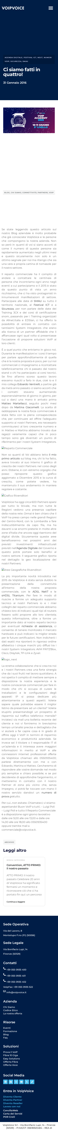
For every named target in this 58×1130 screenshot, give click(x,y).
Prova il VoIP (10, 1052)
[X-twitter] (26, 1082)
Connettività (29, 193)
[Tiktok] (32, 1082)
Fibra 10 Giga (10, 1055)
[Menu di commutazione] (50, 8)
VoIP (51, 193)
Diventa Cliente (12, 1096)
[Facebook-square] (11, 1082)
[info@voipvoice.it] (4, 991)
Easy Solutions (11, 1058)
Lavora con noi (11, 1106)
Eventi (7, 1027)
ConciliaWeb (10, 1110)
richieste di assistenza (37, 626)
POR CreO (9, 1116)
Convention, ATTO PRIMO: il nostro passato (24, 867)
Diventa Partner (12, 1099)
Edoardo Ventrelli (28, 384)
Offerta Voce (10, 1065)
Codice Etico (10, 1010)
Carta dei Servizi (12, 1113)
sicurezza (15, 61)
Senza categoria (16, 860)
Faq (5, 1037)
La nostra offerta (12, 1013)
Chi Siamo (16, 193)
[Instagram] (16, 1082)
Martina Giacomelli (26, 407)
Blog (7, 193)
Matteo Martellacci (14, 403)
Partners (43, 193)
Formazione (10, 1031)
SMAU (25, 61)
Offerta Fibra (10, 1061)
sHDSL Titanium (13, 595)
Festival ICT (30, 57)
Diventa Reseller (13, 1103)
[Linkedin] (5, 1082)
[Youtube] (21, 1082)
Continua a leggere (16, 902)
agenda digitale (14, 57)
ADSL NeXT (40, 591)
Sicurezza (8, 308)
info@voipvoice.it (16, 992)
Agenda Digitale (27, 548)
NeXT (40, 57)
